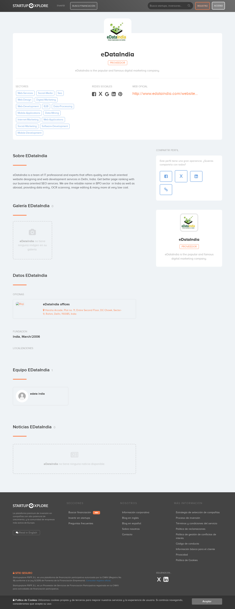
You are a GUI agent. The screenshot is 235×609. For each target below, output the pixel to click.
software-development (55, 126)
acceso (218, 5)
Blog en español (131, 523)
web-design (24, 99)
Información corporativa (135, 512)
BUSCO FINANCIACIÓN (83, 6)
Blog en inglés (130, 518)
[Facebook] (94, 94)
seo (60, 93)
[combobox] (170, 6)
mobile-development (29, 132)
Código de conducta (187, 543)
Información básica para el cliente (195, 549)
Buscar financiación (83, 512)
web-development (28, 106)
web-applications (53, 119)
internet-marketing (28, 119)
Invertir (61, 5)
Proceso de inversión (188, 518)
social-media (45, 93)
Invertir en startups (79, 518)
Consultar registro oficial (98, 580)
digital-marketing (46, 99)
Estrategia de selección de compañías (198, 512)
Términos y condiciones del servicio (196, 523)
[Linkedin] (114, 94)
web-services (25, 93)
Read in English (28, 532)
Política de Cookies (187, 560)
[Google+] (107, 94)
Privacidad (182, 554)
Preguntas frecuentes (80, 523)
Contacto (127, 534)
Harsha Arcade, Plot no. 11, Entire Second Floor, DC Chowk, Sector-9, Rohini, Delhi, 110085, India (82, 312)
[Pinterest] (120, 94)
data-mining (52, 113)
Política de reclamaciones (190, 529)
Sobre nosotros (131, 529)
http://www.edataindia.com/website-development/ (165, 93)
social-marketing (27, 126)
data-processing (62, 106)
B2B (46, 106)
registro (202, 6)
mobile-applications (29, 113)
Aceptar (207, 601)
